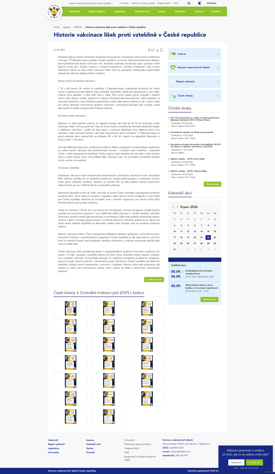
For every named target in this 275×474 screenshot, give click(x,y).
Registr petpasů (97, 11)
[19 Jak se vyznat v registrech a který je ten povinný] (71, 416)
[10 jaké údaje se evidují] (71, 362)
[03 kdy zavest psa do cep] (147, 308)
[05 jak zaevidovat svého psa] (109, 326)
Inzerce (162, 11)
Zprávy (198, 11)
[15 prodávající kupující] (147, 380)
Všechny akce (209, 299)
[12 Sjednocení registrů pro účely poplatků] (147, 362)
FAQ (176, 3)
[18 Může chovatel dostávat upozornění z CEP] (147, 398)
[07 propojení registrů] (71, 344)
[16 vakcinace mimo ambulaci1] (71, 398)
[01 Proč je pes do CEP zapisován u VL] (71, 308)
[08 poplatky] (109, 344)
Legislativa (120, 11)
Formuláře (180, 11)
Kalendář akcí (142, 11)
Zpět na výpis (155, 279)
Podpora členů (164, 3)
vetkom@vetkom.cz (180, 451)
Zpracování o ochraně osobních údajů (140, 458)
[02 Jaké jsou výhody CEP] (109, 308)
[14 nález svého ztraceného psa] (109, 380)
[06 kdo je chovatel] (147, 326)
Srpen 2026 (189, 207)
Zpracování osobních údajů (249, 468)
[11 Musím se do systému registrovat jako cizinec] (109, 362)
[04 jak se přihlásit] (71, 326)
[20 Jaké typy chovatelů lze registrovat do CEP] (109, 416)
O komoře (123, 3)
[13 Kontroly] (71, 380)
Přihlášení (211, 3)
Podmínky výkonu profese (143, 3)
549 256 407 (181, 455)
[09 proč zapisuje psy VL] (147, 344)
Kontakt (216, 11)
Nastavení (236, 462)
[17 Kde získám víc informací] (109, 398)
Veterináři (74, 11)
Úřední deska (212, 184)
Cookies (236, 468)
